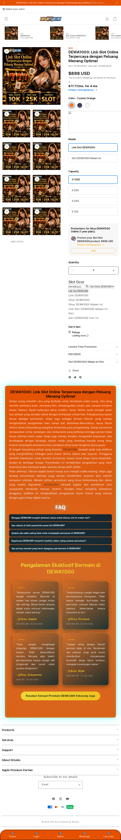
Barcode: (93, 66)
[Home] (51, 19)
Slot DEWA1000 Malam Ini (86, 158)
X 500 (75, 190)
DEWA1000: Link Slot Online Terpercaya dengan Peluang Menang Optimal (60, 3)
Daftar (60, 836)
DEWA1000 (70, 449)
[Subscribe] (78, 785)
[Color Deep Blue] (79, 105)
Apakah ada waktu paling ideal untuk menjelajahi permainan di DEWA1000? (48, 533)
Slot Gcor (54, 822)
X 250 (75, 201)
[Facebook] (70, 378)
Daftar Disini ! (98, 3)
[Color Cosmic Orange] (71, 105)
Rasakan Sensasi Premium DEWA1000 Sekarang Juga (60, 696)
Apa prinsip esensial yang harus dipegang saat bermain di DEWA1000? (46, 548)
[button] (6, 19)
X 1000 (76, 179)
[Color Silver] (87, 105)
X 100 (75, 211)
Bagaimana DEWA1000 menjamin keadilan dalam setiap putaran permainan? (49, 541)
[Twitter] (76, 378)
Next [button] (116, 2)
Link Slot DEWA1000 (83, 147)
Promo (12, 836)
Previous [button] (4, 2)
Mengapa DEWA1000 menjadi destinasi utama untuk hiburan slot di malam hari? (51, 518)
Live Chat (108, 836)
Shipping (87, 78)
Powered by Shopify (69, 822)
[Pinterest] (81, 378)
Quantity (73, 262)
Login (36, 836)
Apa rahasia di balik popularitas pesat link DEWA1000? (38, 525)
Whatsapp (84, 836)
